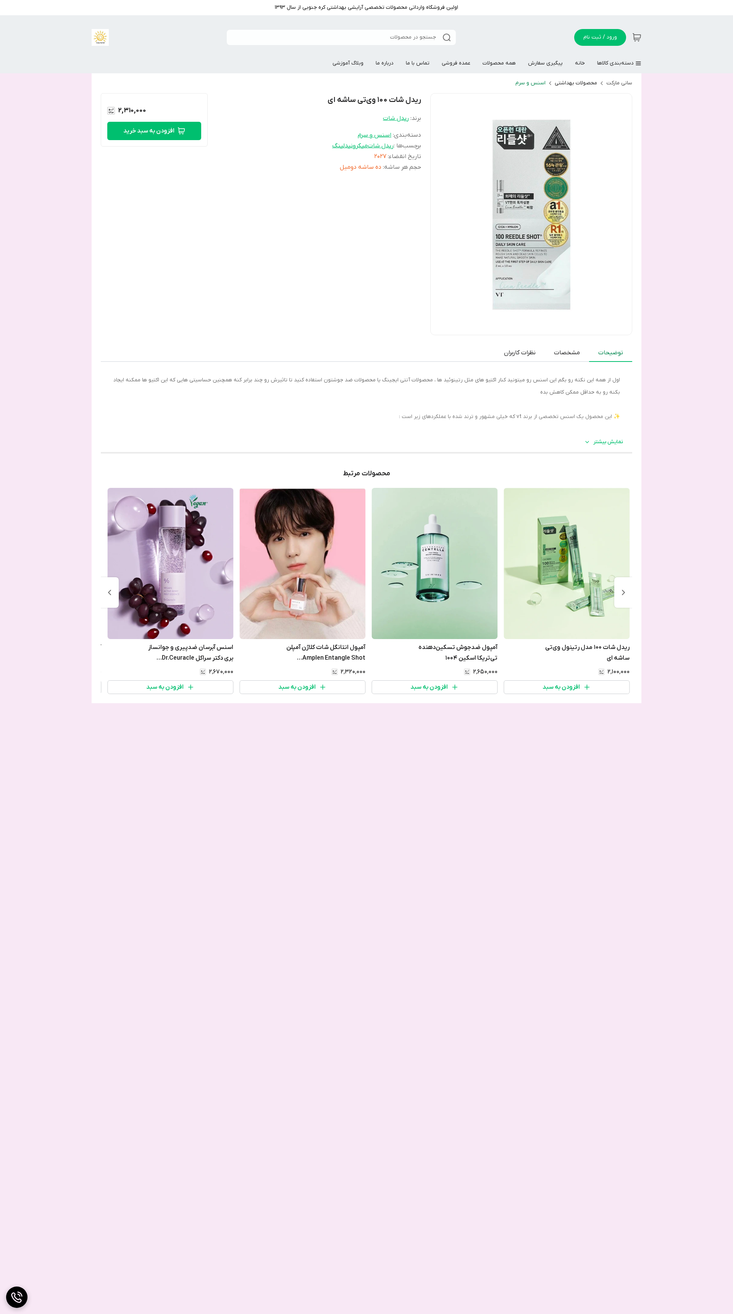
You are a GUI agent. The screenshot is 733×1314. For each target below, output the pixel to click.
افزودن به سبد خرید (148, 131)
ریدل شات (396, 118)
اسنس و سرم (530, 83)
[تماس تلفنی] (16, 1297)
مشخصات (567, 353)
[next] (109, 592)
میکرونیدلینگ (350, 146)
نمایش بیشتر (608, 442)
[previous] (623, 592)
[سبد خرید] (636, 37)
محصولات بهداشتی (576, 83)
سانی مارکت (619, 83)
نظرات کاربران (520, 353)
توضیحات (610, 353)
